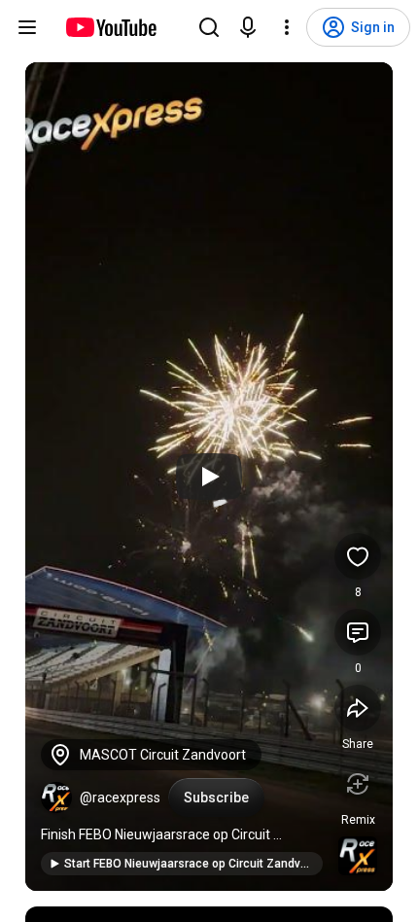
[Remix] (357, 784)
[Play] (209, 476)
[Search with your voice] (247, 27)
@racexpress (120, 797)
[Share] (357, 708)
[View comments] (357, 632)
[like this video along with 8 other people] (357, 556)
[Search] (209, 27)
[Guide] (27, 27)
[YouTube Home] (110, 27)
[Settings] (286, 27)
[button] (56, 797)
